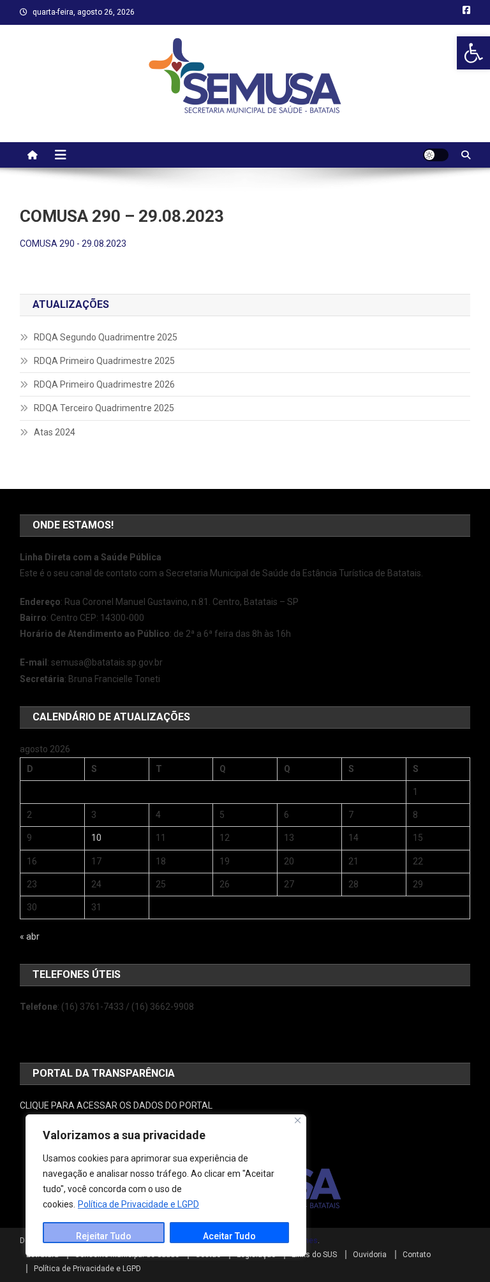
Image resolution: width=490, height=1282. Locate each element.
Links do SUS (314, 1254)
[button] (473, 52)
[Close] (298, 1120)
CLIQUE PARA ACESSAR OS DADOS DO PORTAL (116, 1105)
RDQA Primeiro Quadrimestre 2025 (104, 361)
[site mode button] (436, 155)
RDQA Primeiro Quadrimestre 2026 (104, 384)
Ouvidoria (370, 1254)
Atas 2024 (54, 432)
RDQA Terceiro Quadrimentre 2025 (104, 408)
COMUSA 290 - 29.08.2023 (73, 243)
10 (96, 838)
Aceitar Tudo (229, 1236)
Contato (417, 1254)
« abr (30, 936)
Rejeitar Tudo (103, 1236)
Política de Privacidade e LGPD (138, 1204)
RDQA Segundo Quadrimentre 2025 (105, 337)
